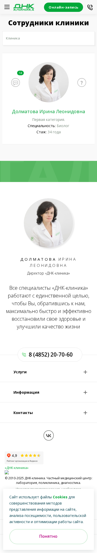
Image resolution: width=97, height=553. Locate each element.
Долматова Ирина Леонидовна (48, 111)
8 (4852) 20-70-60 (51, 354)
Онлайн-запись (63, 7)
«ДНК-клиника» (16, 468)
